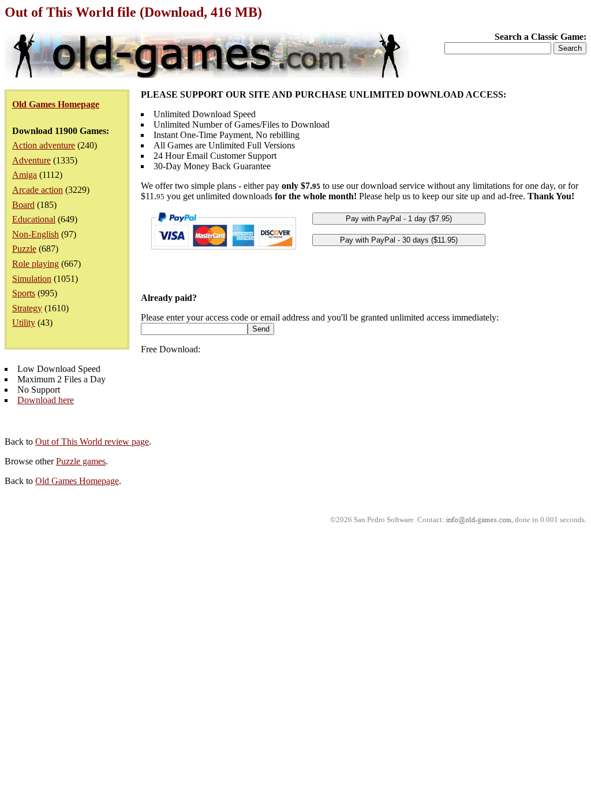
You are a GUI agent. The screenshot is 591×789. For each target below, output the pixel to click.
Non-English (35, 234)
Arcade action (37, 190)
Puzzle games (81, 461)
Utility (23, 322)
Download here (45, 400)
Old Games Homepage (77, 481)
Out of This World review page (92, 441)
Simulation (31, 279)
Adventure (31, 160)
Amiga (24, 175)
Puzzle (24, 249)
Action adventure (43, 145)
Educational (33, 219)
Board (23, 205)
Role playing (35, 264)
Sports (23, 293)
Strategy (27, 308)
